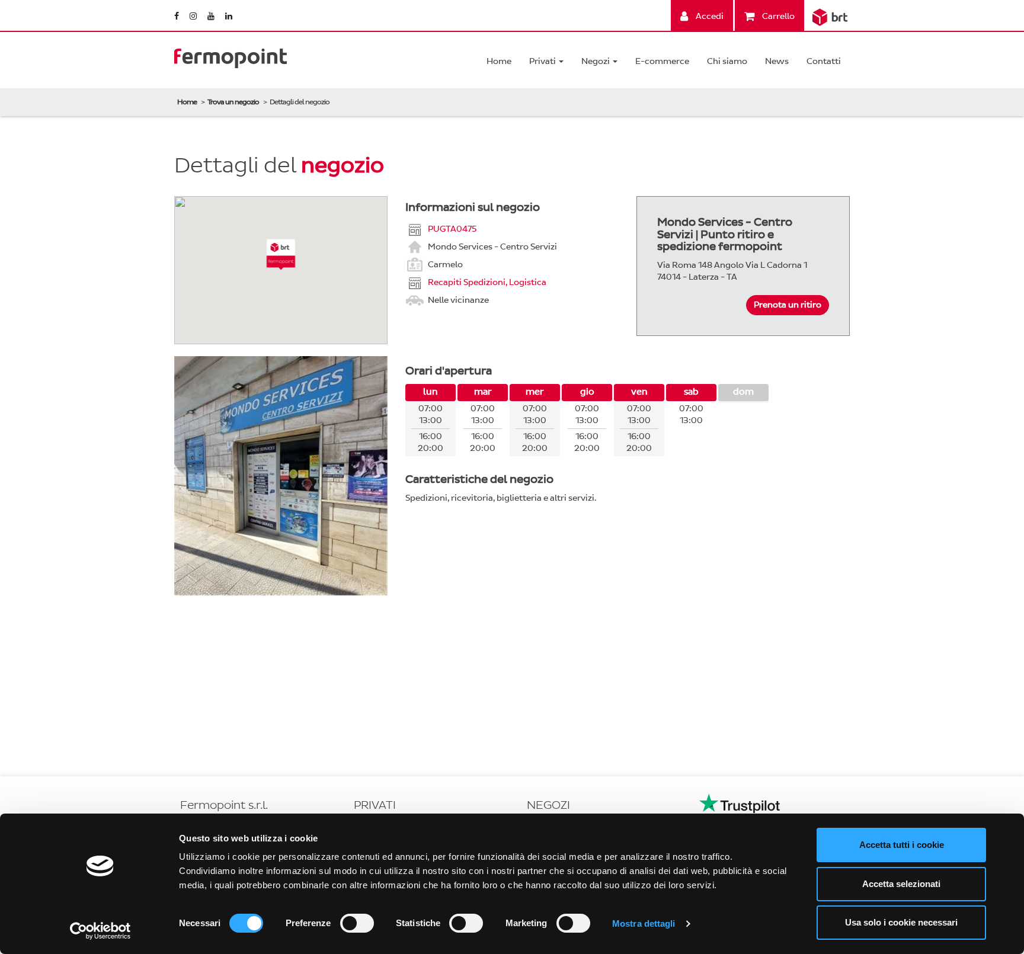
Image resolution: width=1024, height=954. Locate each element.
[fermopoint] (230, 55)
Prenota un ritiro (787, 305)
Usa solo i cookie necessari (901, 922)
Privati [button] (543, 61)
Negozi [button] (596, 61)
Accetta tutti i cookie (901, 845)
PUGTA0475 (452, 228)
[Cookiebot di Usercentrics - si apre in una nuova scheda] (100, 931)
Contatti (824, 61)
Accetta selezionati (901, 884)
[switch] (357, 923)
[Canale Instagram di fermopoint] (194, 16)
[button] (281, 254)
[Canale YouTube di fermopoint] (211, 16)
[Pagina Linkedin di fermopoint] (228, 16)
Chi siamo (727, 61)
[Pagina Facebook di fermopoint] (177, 16)
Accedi (709, 16)
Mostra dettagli (644, 923)
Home (499, 61)
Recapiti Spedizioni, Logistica (487, 282)
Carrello (777, 16)
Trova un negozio (233, 102)
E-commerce (662, 61)
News (777, 61)
